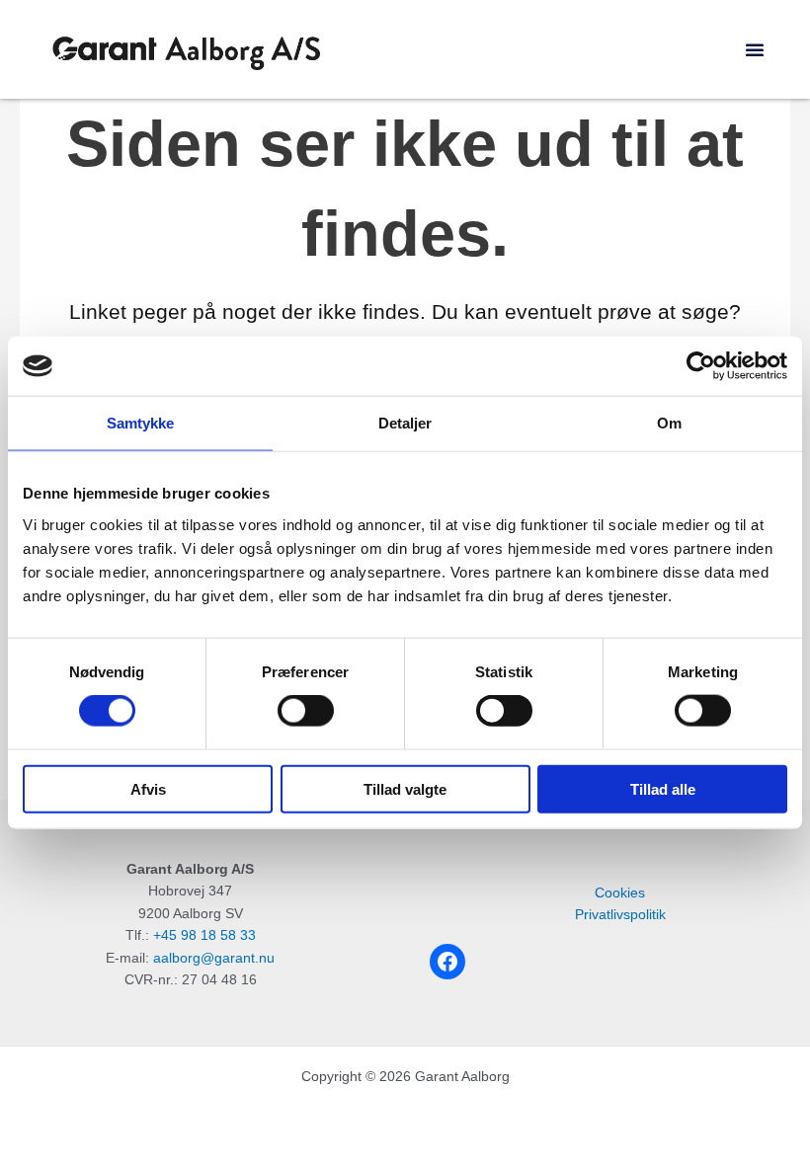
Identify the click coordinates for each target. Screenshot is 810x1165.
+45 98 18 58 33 (204, 935)
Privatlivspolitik (620, 914)
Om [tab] (669, 423)
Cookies (620, 893)
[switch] (306, 711)
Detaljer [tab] (405, 423)
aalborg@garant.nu (214, 958)
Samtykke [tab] (141, 423)
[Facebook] (447, 961)
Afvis (148, 788)
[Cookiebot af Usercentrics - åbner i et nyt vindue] (700, 366)
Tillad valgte (405, 788)
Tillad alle (662, 788)
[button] (755, 49)
